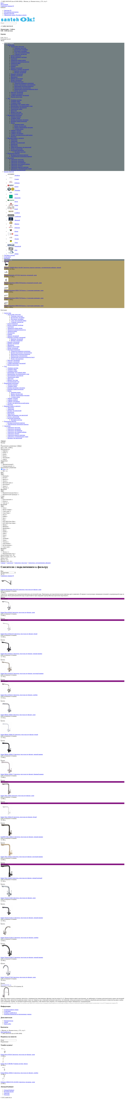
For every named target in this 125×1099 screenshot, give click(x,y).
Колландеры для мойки (21, 49)
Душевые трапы (15, 118)
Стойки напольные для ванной (20, 95)
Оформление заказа (9, 15)
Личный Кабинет (9, 1090)
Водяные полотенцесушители (19, 155)
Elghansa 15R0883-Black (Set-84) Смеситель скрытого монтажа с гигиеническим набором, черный (32, 267)
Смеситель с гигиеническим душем (21, 168)
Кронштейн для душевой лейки (20, 104)
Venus (5, 540)
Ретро (5, 501)
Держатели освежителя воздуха (20, 62)
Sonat (5, 535)
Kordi (5, 454)
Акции (6, 1022)
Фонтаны (13, 136)
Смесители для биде (17, 165)
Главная (3, 563)
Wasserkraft (6, 457)
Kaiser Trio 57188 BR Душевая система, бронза (14, 1063)
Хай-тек (6, 503)
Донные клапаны (16, 116)
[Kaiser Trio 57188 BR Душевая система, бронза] (3, 1062)
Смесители (10, 158)
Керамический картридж (11, 494)
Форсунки (14, 110)
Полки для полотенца (20, 91)
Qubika (5, 531)
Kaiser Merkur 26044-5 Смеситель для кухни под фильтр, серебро (19, 1073)
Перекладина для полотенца (22, 87)
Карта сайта (7, 1024)
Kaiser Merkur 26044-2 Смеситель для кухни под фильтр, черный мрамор (22, 754)
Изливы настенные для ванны (19, 120)
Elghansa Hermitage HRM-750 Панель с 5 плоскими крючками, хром (23, 298)
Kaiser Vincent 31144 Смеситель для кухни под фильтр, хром (18, 898)
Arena (5, 508)
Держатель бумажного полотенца (24, 83)
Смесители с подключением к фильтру (39, 563)
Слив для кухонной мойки (22, 52)
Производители (8, 1020)
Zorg (5, 459)
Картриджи (14, 144)
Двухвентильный (8, 464)
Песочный (6, 484)
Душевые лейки (15, 101)
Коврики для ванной (17, 74)
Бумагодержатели (16, 55)
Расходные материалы (17, 150)
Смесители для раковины (18, 162)
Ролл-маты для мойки (20, 51)
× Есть (19, 446)
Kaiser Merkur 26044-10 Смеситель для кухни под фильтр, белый (19, 734)
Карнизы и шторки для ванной (20, 69)
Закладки (6, 1093)
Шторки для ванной (20, 72)
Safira (5, 533)
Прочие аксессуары (16, 97)
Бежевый (6, 476)
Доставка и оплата (21, 15)
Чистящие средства (19, 152)
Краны (13, 123)
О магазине (7, 1011)
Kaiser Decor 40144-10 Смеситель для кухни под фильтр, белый (19, 634)
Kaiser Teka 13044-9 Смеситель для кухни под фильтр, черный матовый (21, 878)
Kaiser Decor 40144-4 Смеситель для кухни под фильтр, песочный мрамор (22, 673)
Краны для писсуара (20, 126)
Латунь (6, 552)
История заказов (9, 1091)
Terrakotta (6, 538)
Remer (5, 456)
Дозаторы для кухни (20, 48)
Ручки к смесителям (17, 149)
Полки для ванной (16, 80)
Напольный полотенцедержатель (24, 86)
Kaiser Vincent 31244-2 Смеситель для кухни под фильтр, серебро (19, 937)
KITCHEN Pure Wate (9, 521)
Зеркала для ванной (16, 68)
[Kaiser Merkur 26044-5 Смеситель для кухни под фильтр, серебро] (3, 1071)
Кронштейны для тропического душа (21, 106)
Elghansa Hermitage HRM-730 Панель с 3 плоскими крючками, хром (23, 290)
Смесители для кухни (17, 159)
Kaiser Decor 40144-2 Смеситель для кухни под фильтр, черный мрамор (21, 653)
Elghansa (6, 451)
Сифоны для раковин (17, 133)
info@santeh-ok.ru (6, 1032)
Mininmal (6, 526)
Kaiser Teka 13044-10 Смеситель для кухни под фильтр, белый (19, 817)
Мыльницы (14, 77)
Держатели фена (15, 63)
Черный (6, 488)
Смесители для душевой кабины (20, 164)
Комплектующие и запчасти (15, 138)
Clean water (7, 511)
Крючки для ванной (16, 75)
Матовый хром (8, 482)
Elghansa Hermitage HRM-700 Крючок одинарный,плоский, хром (23, 283)
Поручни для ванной (17, 92)
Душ (8, 98)
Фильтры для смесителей (18, 170)
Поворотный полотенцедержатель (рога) (26, 89)
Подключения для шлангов (19, 107)
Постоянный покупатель (11, 12)
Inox (4, 518)
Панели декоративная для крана (23, 127)
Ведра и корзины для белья (19, 57)
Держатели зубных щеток (18, 60)
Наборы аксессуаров (17, 78)
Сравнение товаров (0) (7, 576)
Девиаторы (14, 139)
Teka (4, 536)
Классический (7, 499)
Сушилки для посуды (20, 54)
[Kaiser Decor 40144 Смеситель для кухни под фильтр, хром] (3, 1053)
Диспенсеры (14, 65)
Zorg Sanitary (7, 543)
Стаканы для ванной (17, 94)
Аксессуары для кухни (17, 46)
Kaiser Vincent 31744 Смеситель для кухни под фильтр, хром (18, 977)
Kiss (4, 520)
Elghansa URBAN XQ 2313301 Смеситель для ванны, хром (18, 1082)
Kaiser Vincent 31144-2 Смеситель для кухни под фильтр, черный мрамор (22, 917)
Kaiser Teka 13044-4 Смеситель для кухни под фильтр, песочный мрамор (22, 856)
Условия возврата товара (11, 1009)
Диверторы (14, 141)
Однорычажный (8, 466)
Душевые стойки (16, 103)
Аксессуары (10, 45)
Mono (5, 530)
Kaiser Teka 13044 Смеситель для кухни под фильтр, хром (17, 795)
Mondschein (6, 528)
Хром (5, 486)
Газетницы (14, 58)
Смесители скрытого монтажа (19, 167)
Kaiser (5, 452)
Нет (5, 471)
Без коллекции (7, 545)
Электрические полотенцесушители (21, 156)
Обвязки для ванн (16, 130)
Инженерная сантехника (14, 115)
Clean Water (6, 513)
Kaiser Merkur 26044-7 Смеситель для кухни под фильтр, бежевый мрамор (22, 774)
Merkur (5, 525)
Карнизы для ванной (20, 71)
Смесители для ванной (17, 161)
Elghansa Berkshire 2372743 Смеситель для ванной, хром (20, 275)
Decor (5, 514)
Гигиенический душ (17, 113)
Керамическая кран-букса (10, 493)
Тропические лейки (16, 109)
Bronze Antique (7, 509)
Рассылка (7, 1094)
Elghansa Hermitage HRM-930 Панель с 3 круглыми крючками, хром (23, 305)
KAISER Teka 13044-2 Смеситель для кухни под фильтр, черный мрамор (22, 837)
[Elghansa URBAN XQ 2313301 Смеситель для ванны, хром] (3, 1080)
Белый (5, 477)
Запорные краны (19, 124)
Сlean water (6, 547)
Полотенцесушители (13, 153)
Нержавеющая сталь (9, 553)
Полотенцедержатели (17, 81)
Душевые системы (16, 100)
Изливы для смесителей (18, 142)
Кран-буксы (14, 145)
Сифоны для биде (16, 132)
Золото (5, 481)
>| (10, 985)
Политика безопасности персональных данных (17, 1014)
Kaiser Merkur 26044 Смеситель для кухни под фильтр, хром (18, 714)
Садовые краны (18, 129)
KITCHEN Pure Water (9, 523)
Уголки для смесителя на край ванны (21, 135)
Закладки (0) (7, 10)
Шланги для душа (16, 112)
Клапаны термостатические (19, 121)
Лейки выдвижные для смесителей (21, 147)
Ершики (13, 66)
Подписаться (4, 1042)
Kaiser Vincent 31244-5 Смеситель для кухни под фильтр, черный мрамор (22, 957)
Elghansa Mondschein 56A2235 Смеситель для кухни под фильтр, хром (21, 589)
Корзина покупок (9, 13)
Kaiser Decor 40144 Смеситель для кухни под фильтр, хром (18, 612)
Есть (4, 469)
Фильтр (3, 441)
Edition (5, 516)
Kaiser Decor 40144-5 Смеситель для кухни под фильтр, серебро (19, 695)
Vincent (5, 542)
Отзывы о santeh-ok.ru (10, 1012)
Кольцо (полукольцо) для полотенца (24, 84)
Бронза (5, 479)
